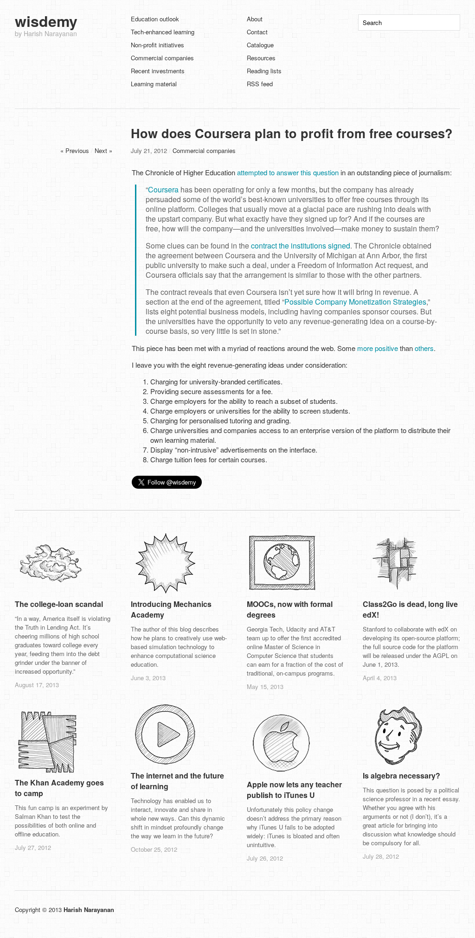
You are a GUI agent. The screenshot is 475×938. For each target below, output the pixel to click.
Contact (257, 31)
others (424, 348)
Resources (261, 57)
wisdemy (46, 21)
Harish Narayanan (89, 909)
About (255, 18)
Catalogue (260, 44)
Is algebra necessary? (401, 775)
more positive (377, 348)
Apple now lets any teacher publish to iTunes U (294, 789)
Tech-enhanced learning (162, 31)
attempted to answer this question (288, 172)
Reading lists (264, 70)
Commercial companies (162, 57)
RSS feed (260, 83)
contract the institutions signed (300, 245)
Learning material (154, 83)
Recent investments (158, 70)
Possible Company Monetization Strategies (355, 301)
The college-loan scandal (59, 604)
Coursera (163, 189)
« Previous (74, 150)
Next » (103, 150)
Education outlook (155, 18)
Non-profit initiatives (157, 44)
